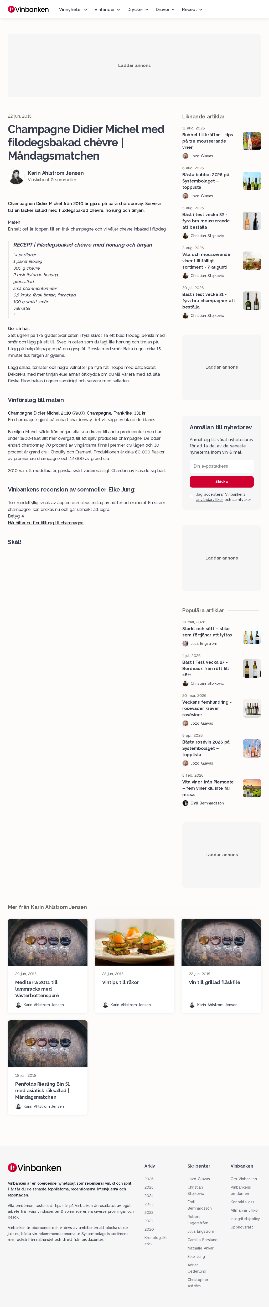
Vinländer (105, 9)
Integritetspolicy (245, 1219)
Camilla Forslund (203, 1240)
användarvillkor (209, 500)
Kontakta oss (242, 1202)
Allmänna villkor (245, 1210)
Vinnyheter (70, 9)
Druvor (162, 9)
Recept (189, 9)
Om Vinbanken (244, 1179)
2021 (148, 1221)
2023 (148, 1204)
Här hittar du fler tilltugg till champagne (46, 522)
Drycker (135, 9)
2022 (148, 1212)
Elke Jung (196, 1256)
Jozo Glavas (199, 1179)
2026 (148, 1179)
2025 (148, 1187)
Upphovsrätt (242, 1227)
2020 (149, 1229)
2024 (148, 1196)
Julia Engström (201, 1231)
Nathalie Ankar (201, 1248)
